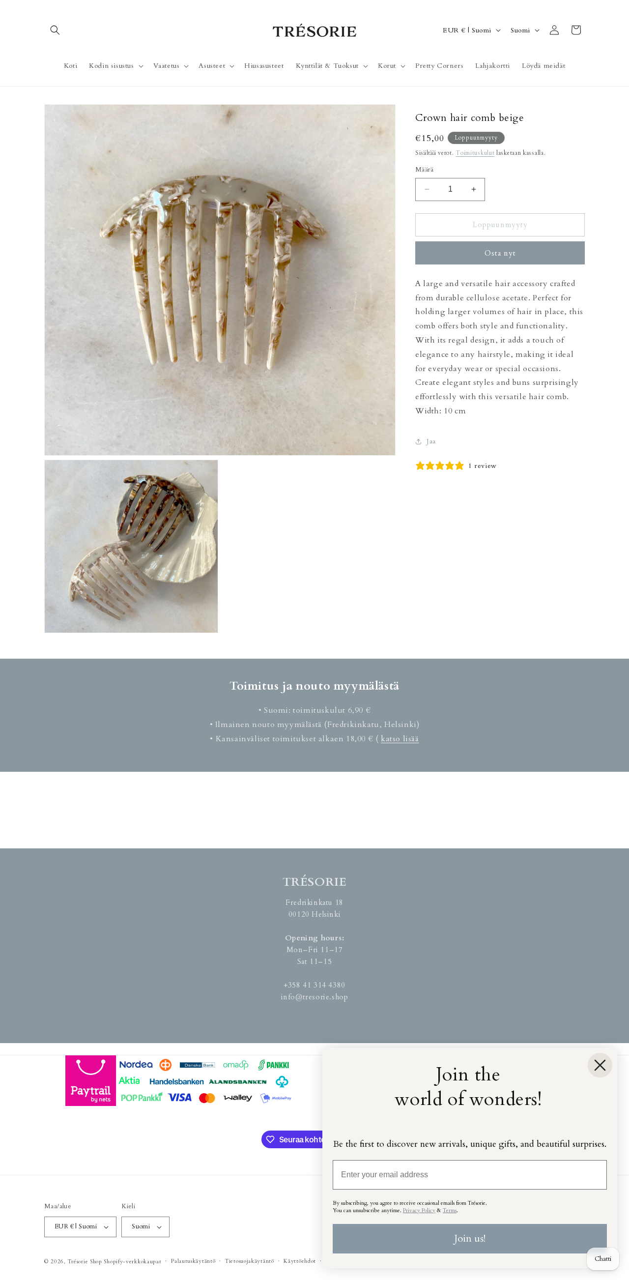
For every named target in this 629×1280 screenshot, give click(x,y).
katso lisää (400, 738)
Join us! (470, 1238)
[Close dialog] (600, 1065)
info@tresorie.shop (314, 997)
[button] (55, 30)
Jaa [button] (431, 441)
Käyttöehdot (300, 1261)
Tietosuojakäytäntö (249, 1261)
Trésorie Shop (85, 1261)
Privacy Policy (419, 1210)
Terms (450, 1210)
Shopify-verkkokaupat (132, 1261)
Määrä (424, 169)
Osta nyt (500, 253)
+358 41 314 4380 (314, 985)
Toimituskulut (475, 153)
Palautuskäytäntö (193, 1261)
